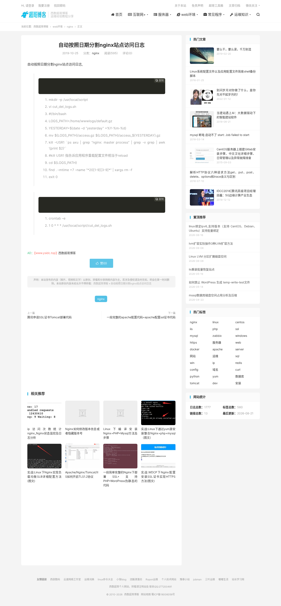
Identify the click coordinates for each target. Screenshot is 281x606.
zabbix (217, 335)
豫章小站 (185, 579)
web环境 (58, 26)
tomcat (194, 383)
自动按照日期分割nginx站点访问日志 (101, 45)
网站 (193, 356)
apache (217, 349)
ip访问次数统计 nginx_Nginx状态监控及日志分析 (44, 433)
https (193, 342)
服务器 (216, 342)
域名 (215, 369)
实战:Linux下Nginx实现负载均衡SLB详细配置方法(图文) (44, 476)
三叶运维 (210, 579)
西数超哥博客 (33, 14)
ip (213, 363)
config (194, 369)
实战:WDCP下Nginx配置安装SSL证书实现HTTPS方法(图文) (158, 476)
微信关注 (251, 5)
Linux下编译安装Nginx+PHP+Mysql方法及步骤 (120, 433)
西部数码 (55, 579)
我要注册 (44, 5)
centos (239, 322)
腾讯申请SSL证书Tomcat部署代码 (49, 317)
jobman (197, 579)
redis (238, 363)
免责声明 (197, 5)
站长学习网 (238, 579)
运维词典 (89, 579)
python (194, 376)
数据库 (239, 376)
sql (237, 356)
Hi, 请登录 (27, 5)
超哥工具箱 (216, 5)
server (239, 349)
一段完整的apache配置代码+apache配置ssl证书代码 (141, 317)
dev (215, 383)
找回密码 (59, 5)
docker (194, 349)
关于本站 (180, 5)
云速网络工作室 (72, 579)
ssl (237, 329)
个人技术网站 (168, 579)
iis (191, 329)
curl (237, 369)
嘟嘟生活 (223, 579)
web (238, 342)
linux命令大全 (105, 579)
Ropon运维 (152, 579)
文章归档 (234, 5)
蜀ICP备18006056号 (163, 594)
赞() (101, 263)
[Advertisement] (101, 356)
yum (215, 376)
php (215, 329)
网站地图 (146, 594)
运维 (215, 356)
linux (215, 322)
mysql (194, 335)
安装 (238, 383)
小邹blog (121, 579)
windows (241, 335)
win (192, 363)
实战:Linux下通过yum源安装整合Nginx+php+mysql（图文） (158, 433)
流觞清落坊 (136, 579)
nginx (70, 26)
